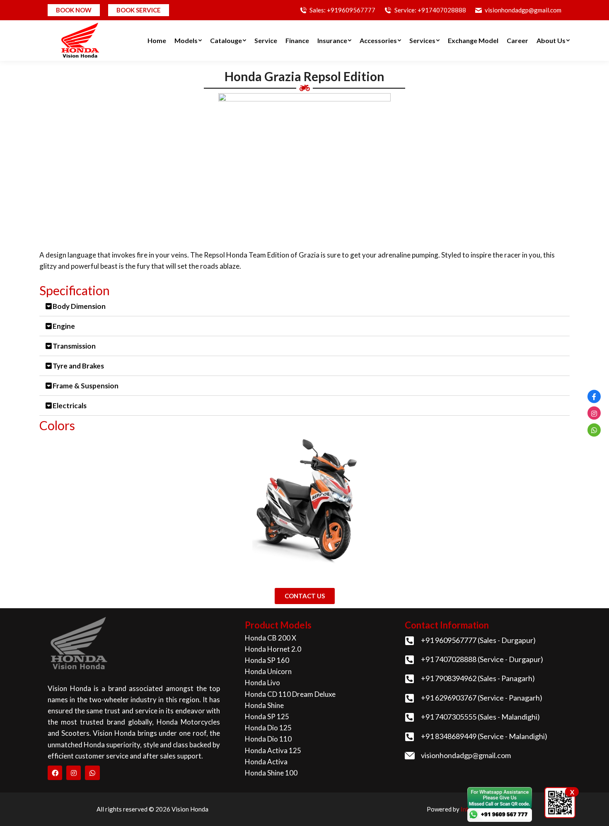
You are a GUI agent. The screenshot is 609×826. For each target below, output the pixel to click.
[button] (305, 596)
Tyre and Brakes (78, 365)
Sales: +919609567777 (342, 10)
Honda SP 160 (267, 660)
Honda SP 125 (267, 716)
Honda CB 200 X (270, 637)
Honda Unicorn (268, 671)
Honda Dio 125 (268, 727)
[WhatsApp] (594, 429)
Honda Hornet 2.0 (273, 649)
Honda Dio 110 (268, 738)
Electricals (70, 405)
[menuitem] (156, 40)
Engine (64, 326)
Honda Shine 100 (271, 772)
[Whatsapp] (92, 773)
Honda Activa (266, 761)
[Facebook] (55, 773)
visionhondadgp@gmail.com (523, 10)
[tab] (304, 306)
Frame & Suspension (85, 385)
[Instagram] (73, 773)
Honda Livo (262, 682)
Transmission (74, 346)
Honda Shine (264, 705)
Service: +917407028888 (430, 10)
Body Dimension (79, 306)
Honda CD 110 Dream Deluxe (290, 694)
